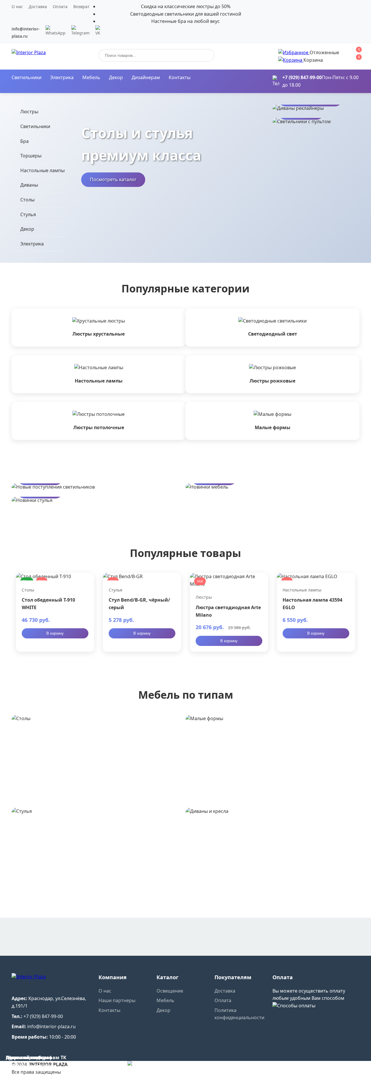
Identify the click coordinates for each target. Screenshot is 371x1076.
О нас (17, 6)
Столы (27, 199)
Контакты (179, 77)
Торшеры (30, 155)
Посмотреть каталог (113, 179)
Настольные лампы (42, 170)
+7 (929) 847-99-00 (302, 77)
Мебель (91, 77)
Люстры (29, 111)
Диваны (29, 185)
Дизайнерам (146, 77)
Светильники (26, 77)
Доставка (38, 6)
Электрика (62, 77)
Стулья (28, 214)
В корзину (55, 633)
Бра (24, 141)
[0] (294, 52)
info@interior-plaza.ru (51, 1026)
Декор (116, 77)
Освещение (170, 991)
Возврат (81, 6)
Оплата (60, 6)
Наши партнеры (117, 1000)
